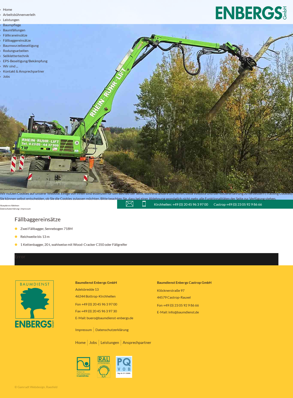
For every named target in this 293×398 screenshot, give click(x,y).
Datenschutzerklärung (9, 208)
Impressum (26, 208)
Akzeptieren (5, 205)
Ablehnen (15, 205)
